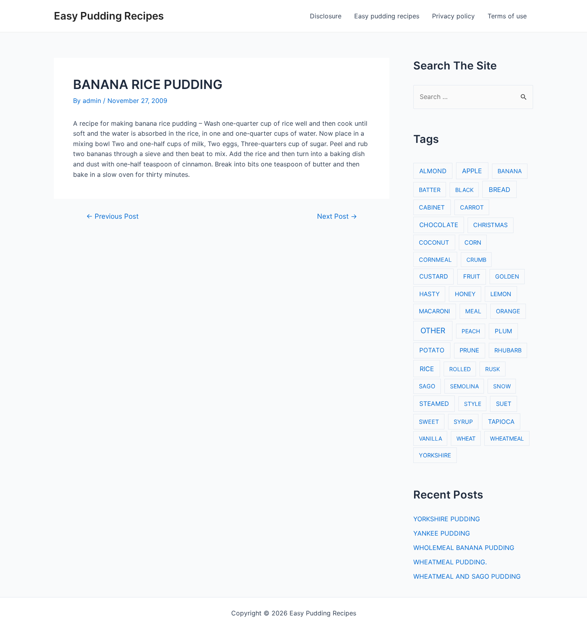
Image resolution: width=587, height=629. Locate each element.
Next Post (337, 216)
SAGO (427, 386)
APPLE (472, 171)
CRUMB (476, 259)
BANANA (510, 171)
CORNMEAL (435, 259)
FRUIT (471, 276)
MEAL (473, 311)
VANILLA (430, 438)
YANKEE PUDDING (441, 533)
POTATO (431, 350)
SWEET (429, 421)
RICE (427, 369)
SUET (504, 403)
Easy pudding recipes (386, 16)
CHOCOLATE (438, 225)
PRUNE (469, 350)
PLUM (503, 331)
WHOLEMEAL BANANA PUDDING (463, 548)
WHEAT (466, 438)
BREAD (499, 190)
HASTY (429, 294)
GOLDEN (507, 276)
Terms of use (507, 16)
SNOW (502, 386)
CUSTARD (433, 276)
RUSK (492, 369)
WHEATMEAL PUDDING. (450, 562)
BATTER (429, 189)
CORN (472, 242)
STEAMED (434, 403)
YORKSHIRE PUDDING (446, 519)
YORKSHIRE (435, 455)
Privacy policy (453, 16)
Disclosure (325, 16)
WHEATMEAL (507, 438)
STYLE (472, 403)
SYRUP (463, 421)
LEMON (500, 294)
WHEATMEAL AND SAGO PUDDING (467, 576)
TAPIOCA (501, 421)
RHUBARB (508, 350)
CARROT (472, 207)
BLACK (464, 189)
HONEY (465, 294)
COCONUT (434, 242)
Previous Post (112, 216)
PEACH (471, 331)
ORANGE (508, 311)
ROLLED (460, 369)
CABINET (432, 207)
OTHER (432, 330)
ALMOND (432, 171)
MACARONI (434, 311)
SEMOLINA (464, 386)
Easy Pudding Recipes (109, 16)
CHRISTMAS (490, 225)
